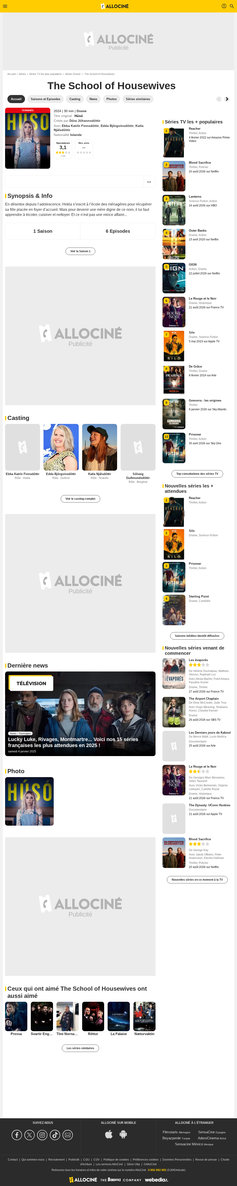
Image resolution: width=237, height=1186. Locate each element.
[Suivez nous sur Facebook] (17, 1135)
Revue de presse (206, 1159)
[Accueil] (114, 6)
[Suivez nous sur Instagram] (43, 1135)
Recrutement (56, 1159)
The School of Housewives (111, 85)
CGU (86, 1159)
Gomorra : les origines (205, 400)
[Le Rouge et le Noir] (173, 780)
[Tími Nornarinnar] (67, 1016)
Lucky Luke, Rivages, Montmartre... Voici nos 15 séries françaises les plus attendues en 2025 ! (73, 742)
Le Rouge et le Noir (202, 298)
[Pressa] (16, 1016)
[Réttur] (93, 1016)
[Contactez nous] (68, 1135)
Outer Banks (197, 230)
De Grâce (195, 366)
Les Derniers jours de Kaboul (210, 732)
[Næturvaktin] (144, 1016)
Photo (16, 771)
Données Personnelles (176, 1159)
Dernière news (27, 665)
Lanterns (195, 196)
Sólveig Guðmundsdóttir (138, 476)
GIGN (192, 264)
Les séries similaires (80, 1048)
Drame (82, 111)
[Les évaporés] (173, 673)
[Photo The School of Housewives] (29, 801)
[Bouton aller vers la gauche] (219, 99)
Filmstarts (170, 1132)
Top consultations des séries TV (197, 473)
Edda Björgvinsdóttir (117, 126)
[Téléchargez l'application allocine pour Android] (125, 1134)
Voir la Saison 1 (80, 251)
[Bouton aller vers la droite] (227, 99)
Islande (76, 135)
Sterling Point (199, 596)
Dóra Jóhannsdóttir (84, 121)
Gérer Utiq (133, 1164)
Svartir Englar (42, 1034)
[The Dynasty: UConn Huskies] (173, 818)
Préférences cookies (146, 1159)
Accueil (11, 74)
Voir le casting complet (80, 498)
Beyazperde (171, 1138)
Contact (13, 1159)
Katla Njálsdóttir (99, 474)
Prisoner (195, 434)
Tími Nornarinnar (67, 1034)
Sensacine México (189, 1144)
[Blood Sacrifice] (173, 852)
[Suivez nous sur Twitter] (30, 1135)
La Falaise (119, 1034)
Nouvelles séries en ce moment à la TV (197, 879)
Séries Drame (73, 74)
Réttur (93, 1034)
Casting (18, 417)
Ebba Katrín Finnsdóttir (80, 126)
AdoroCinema (208, 1138)
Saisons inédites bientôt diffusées (197, 635)
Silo (192, 332)
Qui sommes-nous (33, 1159)
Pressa (16, 1034)
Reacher (194, 128)
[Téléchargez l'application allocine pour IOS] (111, 1134)
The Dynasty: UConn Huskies (209, 805)
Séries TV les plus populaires (45, 74)
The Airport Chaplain (204, 698)
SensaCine (206, 1132)
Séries (22, 74)
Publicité (74, 1159)
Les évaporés (198, 660)
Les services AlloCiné (109, 1164)
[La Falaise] (119, 1016)
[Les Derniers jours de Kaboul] (173, 746)
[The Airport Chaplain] (173, 712)
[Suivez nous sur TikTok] (56, 1135)
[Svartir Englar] (42, 1016)
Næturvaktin (144, 1034)
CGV (97, 1159)
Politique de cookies (116, 1159)
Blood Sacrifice (200, 162)
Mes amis (83, 143)
